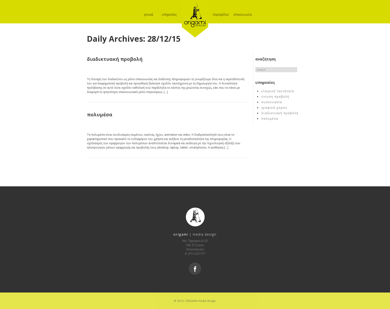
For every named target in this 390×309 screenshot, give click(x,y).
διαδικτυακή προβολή (115, 59)
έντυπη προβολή (275, 96)
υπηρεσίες (169, 14)
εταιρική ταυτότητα (277, 91)
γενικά (148, 14)
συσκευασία (271, 102)
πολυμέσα (99, 114)
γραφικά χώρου (274, 107)
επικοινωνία (243, 14)
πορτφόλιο (221, 14)
